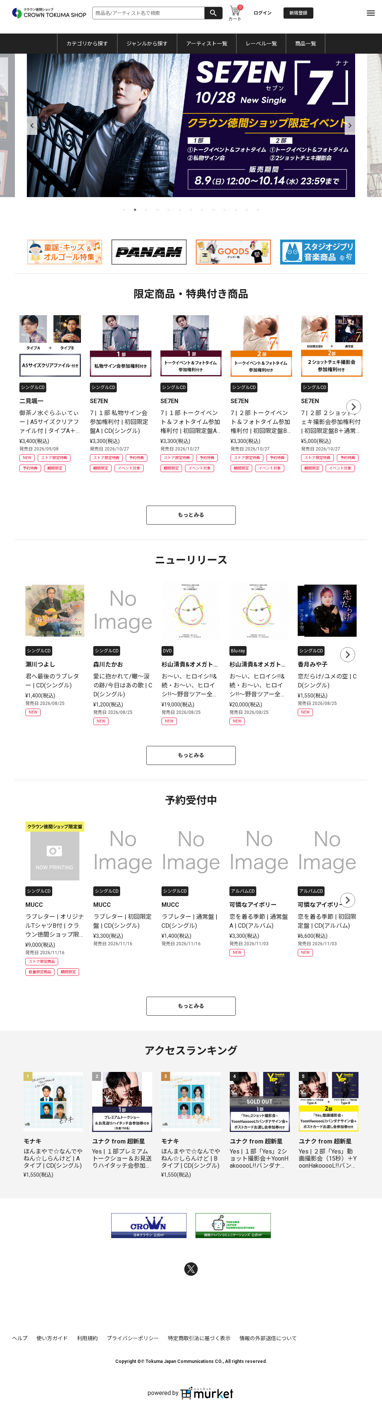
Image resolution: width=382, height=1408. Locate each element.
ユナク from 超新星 (118, 1141)
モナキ (32, 1141)
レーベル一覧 (261, 44)
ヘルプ (20, 1338)
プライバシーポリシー (133, 1338)
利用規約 (87, 1338)
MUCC (34, 904)
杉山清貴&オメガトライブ (190, 665)
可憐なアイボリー (253, 904)
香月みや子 (313, 664)
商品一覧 (305, 44)
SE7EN (99, 401)
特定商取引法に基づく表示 (199, 1338)
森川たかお (108, 664)
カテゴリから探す (87, 44)
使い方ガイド (52, 1338)
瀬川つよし (40, 664)
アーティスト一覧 (206, 44)
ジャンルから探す (147, 44)
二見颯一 (31, 401)
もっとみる (191, 515)
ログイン (263, 13)
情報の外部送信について (268, 1338)
